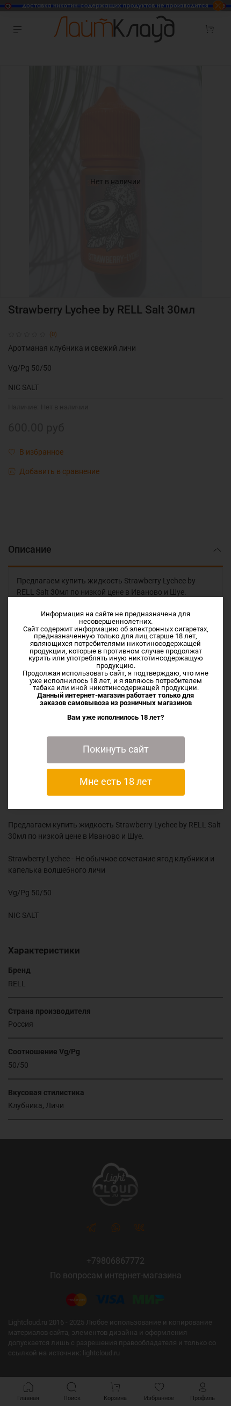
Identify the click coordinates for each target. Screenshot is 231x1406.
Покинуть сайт (116, 749)
